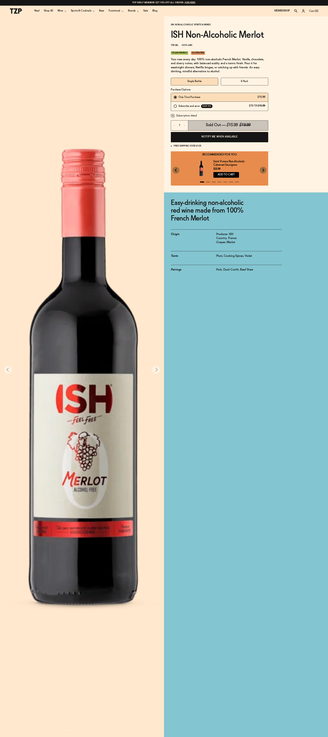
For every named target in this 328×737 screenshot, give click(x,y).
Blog (155, 10)
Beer (101, 10)
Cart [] (313, 11)
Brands (131, 10)
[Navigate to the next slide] (156, 370)
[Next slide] (263, 170)
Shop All (48, 10)
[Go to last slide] (176, 170)
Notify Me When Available (219, 136)
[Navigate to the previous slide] (8, 370)
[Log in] (303, 11)
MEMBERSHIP (282, 10)
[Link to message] (164, 3)
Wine (60, 10)
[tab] (202, 181)
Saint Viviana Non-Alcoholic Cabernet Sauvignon (229, 163)
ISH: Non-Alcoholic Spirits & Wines (190, 25)
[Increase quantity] (184, 125)
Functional (114, 10)
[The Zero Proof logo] (16, 11)
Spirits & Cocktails (81, 10)
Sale (145, 10)
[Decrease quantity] (174, 125)
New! (37, 10)
